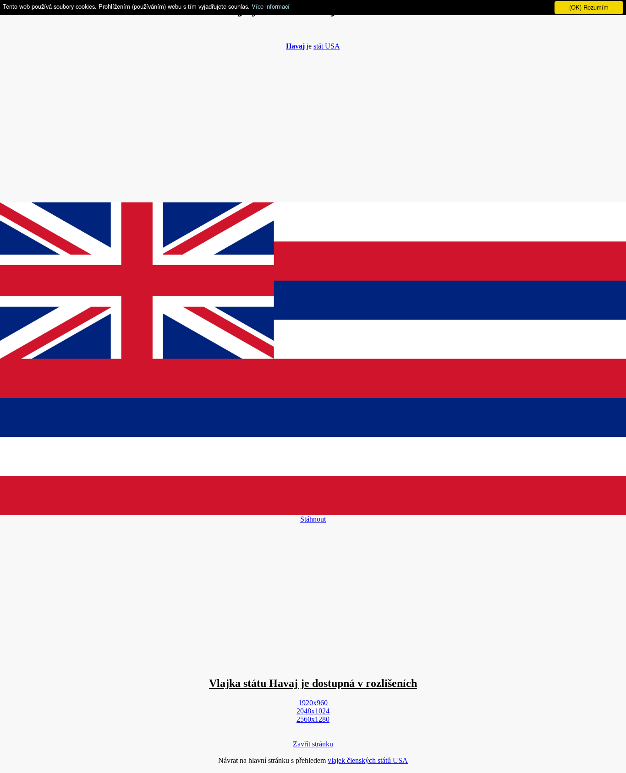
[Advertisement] (313, 122)
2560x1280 (313, 719)
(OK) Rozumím (589, 7)
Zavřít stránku (313, 744)
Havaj (295, 46)
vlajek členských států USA (368, 760)
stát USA (326, 46)
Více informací (271, 6)
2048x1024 (313, 711)
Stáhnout (313, 519)
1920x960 (313, 703)
